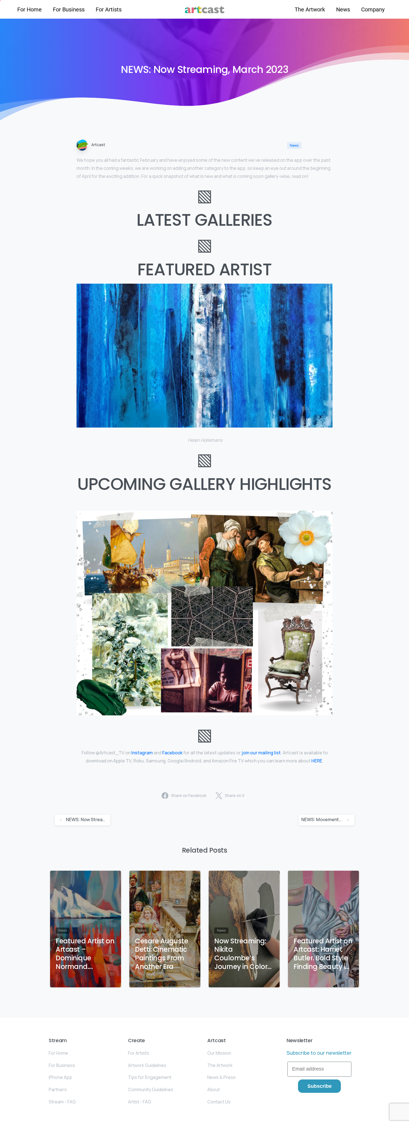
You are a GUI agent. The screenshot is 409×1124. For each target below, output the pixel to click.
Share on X (235, 795)
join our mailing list (261, 753)
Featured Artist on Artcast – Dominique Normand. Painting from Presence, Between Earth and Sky (85, 954)
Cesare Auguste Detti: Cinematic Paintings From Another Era (161, 954)
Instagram (142, 753)
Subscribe (319, 1086)
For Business (69, 9)
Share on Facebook (188, 795)
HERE (316, 761)
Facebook (172, 753)
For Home (29, 9)
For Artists (109, 9)
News (343, 9)
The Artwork (310, 9)
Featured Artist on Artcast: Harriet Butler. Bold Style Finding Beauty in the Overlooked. (323, 954)
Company (373, 9)
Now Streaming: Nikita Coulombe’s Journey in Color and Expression (240, 954)
